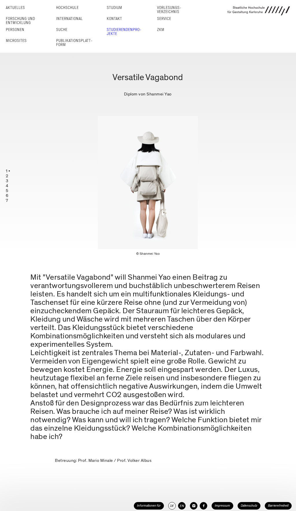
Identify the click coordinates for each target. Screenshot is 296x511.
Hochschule (67, 7)
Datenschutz (249, 505)
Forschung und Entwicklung (20, 20)
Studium (114, 7)
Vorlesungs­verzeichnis (169, 9)
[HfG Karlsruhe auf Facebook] (203, 506)
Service (164, 18)
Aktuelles (15, 7)
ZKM (160, 29)
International (69, 18)
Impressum (222, 505)
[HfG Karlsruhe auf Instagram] (193, 506)
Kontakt (114, 18)
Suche (61, 29)
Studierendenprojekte (124, 31)
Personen (15, 29)
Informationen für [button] (149, 505)
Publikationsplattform (74, 42)
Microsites (16, 40)
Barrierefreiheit (278, 505)
